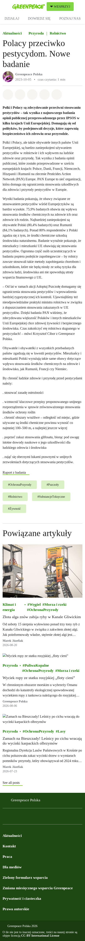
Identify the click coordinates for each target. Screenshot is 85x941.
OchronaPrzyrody (43, 610)
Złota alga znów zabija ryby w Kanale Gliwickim (42, 617)
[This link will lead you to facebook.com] (5, 817)
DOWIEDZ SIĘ (39, 18)
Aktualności (12, 33)
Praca (7, 857)
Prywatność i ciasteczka (22, 898)
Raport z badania (14, 472)
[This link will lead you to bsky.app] (48, 817)
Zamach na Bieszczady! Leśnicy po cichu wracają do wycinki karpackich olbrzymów (42, 740)
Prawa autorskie (16, 909)
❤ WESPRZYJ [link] (60, 6)
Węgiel (35, 604)
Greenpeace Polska (28, 74)
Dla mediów (12, 867)
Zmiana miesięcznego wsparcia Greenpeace (38, 888)
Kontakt (9, 846)
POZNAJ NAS (70, 18)
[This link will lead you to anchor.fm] (40, 817)
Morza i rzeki (55, 604)
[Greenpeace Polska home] (28, 6)
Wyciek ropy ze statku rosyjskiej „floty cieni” (39, 677)
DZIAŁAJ (12, 18)
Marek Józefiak (13, 640)
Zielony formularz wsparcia (25, 878)
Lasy (62, 731)
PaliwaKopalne (37, 665)
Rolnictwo (58, 33)
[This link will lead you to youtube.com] (22, 817)
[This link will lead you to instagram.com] (14, 817)
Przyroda (36, 33)
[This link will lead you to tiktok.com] (31, 817)
